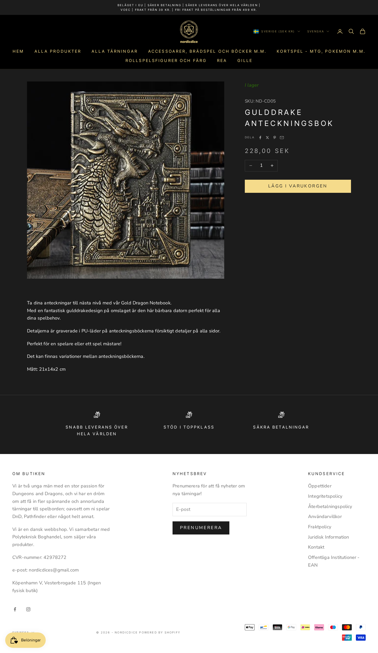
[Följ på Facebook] (14, 609)
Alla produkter (58, 51)
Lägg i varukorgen (298, 186)
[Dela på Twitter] (267, 137)
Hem (18, 51)
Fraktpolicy (319, 527)
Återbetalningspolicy (330, 506)
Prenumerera (201, 528)
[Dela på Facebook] (260, 137)
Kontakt (316, 547)
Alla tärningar (115, 51)
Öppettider (319, 486)
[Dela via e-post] (282, 137)
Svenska (315, 31)
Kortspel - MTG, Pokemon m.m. (321, 51)
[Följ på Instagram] (28, 609)
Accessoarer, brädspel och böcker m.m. (207, 51)
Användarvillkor (325, 516)
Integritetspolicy (325, 496)
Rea (222, 60)
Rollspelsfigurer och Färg (166, 60)
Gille (245, 60)
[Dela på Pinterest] (275, 137)
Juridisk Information (328, 537)
